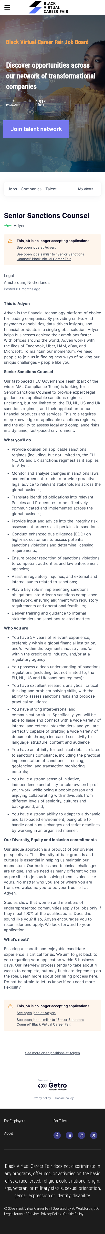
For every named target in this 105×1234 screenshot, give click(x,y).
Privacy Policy (51, 1214)
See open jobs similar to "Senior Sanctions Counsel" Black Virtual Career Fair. (50, 256)
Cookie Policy (73, 1214)
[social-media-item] (57, 1135)
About (8, 1133)
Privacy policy (41, 1098)
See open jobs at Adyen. (36, 247)
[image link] (52, 6)
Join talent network (36, 129)
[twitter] (93, 1135)
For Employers (14, 1121)
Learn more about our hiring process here (58, 976)
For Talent (60, 1121)
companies (31, 188)
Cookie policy (64, 1098)
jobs (12, 188)
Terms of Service (26, 1214)
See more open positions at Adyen (52, 1053)
